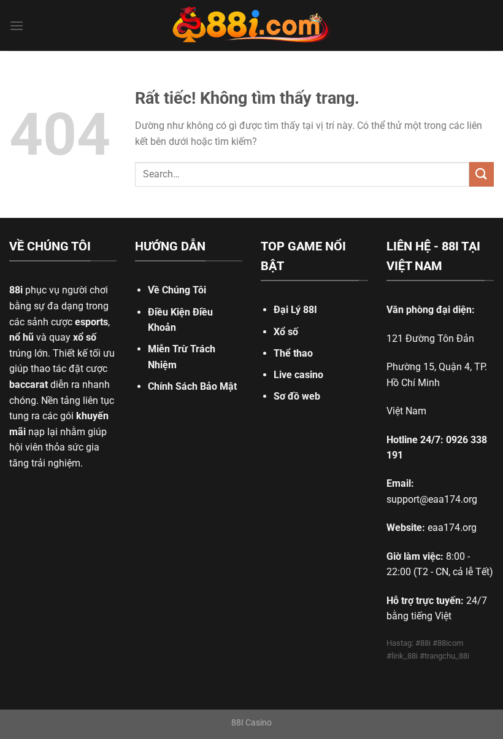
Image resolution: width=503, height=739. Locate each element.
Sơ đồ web (297, 396)
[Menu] (16, 25)
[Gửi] (481, 174)
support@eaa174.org (431, 499)
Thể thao (293, 353)
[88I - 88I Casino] (251, 26)
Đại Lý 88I (295, 309)
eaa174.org (452, 527)
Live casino (298, 375)
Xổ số (286, 332)
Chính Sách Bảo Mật (192, 386)
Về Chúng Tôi (177, 290)
